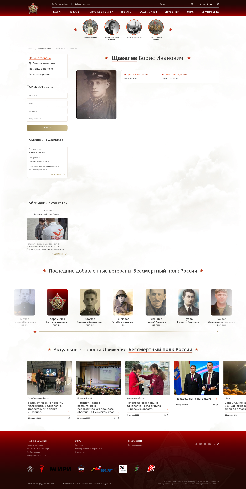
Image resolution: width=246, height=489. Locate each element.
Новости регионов (35, 445)
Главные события (37, 441)
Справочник (172, 12)
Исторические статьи (100, 12)
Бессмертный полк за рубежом (88, 448)
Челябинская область (38, 398)
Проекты (126, 12)
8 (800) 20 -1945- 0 (37, 152)
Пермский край (85, 398)
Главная (56, 12)
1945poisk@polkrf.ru (38, 170)
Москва (228, 398)
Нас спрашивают (135, 445)
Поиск (162, 4)
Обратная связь (210, 12)
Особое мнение (33, 452)
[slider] (35, 332)
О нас (78, 441)
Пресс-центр (135, 441)
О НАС (190, 12)
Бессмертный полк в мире (38, 448)
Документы (80, 452)
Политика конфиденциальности (41, 484)
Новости (74, 12)
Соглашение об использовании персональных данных (87, 484)
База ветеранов (148, 12)
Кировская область (136, 398)
